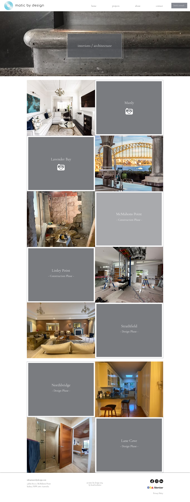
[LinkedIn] (161, 481)
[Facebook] (152, 481)
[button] (115, 6)
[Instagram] (157, 481)
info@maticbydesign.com (36, 480)
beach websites (96, 485)
